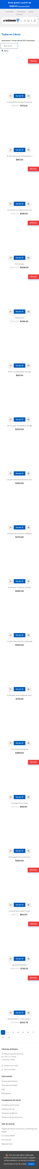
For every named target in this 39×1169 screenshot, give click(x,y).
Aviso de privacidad (9, 1085)
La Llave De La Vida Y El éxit (19, 911)
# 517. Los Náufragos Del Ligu (19, 372)
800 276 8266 (9, 1070)
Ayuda (31, 12)
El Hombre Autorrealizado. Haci (19, 695)
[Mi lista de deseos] (25, 21)
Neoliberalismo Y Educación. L (19, 1019)
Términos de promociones (12, 1117)
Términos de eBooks (9, 1113)
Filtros (6, 51)
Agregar (19, 96)
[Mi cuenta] (31, 21)
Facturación (21, 12)
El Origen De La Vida (19, 803)
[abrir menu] (35, 21)
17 (9, 1037)
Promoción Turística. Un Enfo (19, 587)
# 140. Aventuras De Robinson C (19, 156)
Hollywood (19, 318)
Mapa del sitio (7, 1144)
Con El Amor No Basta (19, 749)
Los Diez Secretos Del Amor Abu (19, 480)
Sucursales (9, 12)
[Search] (21, 21)
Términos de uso (8, 1109)
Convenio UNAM (8, 1136)
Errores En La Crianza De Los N (19, 210)
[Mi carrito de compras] (28, 21)
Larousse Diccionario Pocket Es (19, 102)
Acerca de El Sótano (10, 1081)
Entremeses (19, 264)
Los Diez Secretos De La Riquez (19, 533)
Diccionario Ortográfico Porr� (19, 426)
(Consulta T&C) (24, 6)
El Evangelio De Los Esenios (19, 857)
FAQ (3, 1089)
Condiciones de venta (10, 1105)
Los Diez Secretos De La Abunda (19, 641)
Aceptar (31, 1164)
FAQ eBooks (6, 1093)
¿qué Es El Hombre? (19, 965)
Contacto (19, 14)
